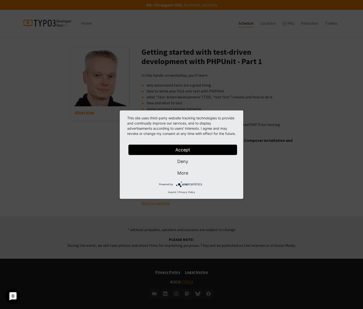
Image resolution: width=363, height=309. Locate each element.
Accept (182, 149)
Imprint (172, 191)
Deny (182, 161)
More (182, 172)
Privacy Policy (187, 191)
